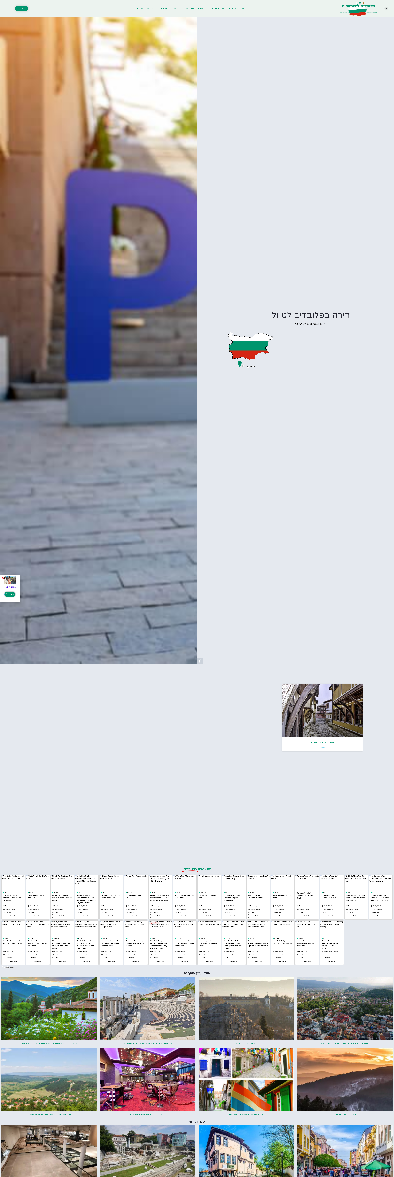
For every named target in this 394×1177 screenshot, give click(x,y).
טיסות (191, 8)
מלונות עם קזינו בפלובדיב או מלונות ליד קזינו (147, 1114)
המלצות (153, 8)
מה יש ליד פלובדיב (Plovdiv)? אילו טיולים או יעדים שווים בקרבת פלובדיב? (49, 1043)
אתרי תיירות (219, 8)
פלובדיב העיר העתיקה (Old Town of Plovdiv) (246, 1114)
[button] (386, 8)
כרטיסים (203, 8)
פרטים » (322, 748)
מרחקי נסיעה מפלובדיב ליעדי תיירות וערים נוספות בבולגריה (49, 1114)
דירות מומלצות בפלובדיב (322, 742)
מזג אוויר (166, 8)
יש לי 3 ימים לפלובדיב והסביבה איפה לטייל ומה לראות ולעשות (345, 1043)
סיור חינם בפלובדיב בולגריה (246, 1043)
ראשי (243, 8)
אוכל (141, 8)
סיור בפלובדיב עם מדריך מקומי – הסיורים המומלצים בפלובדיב (148, 1043)
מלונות (233, 8)
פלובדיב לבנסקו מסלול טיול (345, 1114)
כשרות (179, 8)
